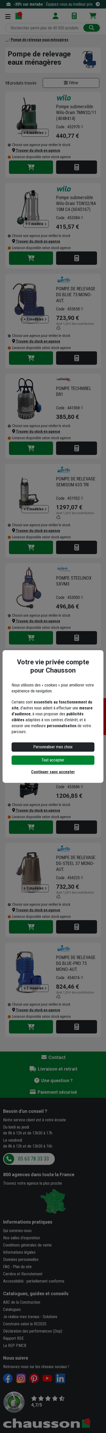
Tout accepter (52, 760)
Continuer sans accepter (53, 771)
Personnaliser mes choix (53, 746)
